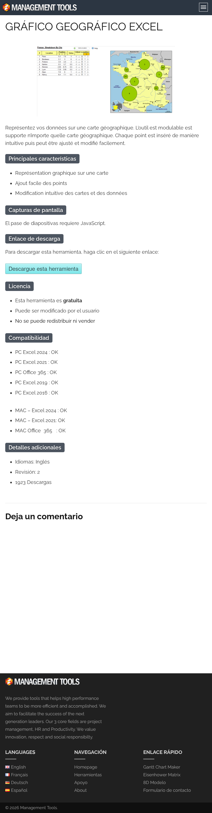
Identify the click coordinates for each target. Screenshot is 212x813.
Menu (203, 7)
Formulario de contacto (167, 790)
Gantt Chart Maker (161, 767)
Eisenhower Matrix (162, 774)
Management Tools (38, 807)
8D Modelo (154, 782)
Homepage (85, 767)
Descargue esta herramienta (43, 268)
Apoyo (81, 782)
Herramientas (88, 774)
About (80, 790)
